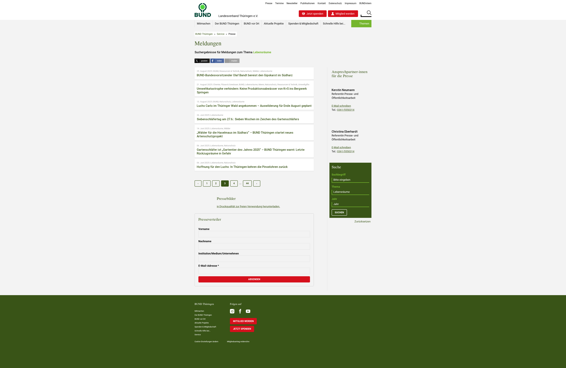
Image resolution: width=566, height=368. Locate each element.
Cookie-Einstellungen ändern (206, 341)
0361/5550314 (345, 109)
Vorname (203, 229)
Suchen (369, 13)
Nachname (204, 241)
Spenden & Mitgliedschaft (303, 23)
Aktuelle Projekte (274, 23)
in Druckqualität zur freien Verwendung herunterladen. (248, 206)
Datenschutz (335, 3)
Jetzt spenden (314, 13)
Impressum (350, 3)
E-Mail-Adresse (208, 265)
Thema (336, 186)
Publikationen (307, 3)
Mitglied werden (345, 13)
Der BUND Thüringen (227, 23)
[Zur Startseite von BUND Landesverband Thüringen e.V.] (203, 10)
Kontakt (322, 3)
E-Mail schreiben (341, 105)
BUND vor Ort (251, 23)
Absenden (254, 279)
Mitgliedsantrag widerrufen (238, 341)
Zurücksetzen (362, 221)
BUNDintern (365, 3)
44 (247, 183)
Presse (268, 3)
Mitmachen (203, 23)
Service (220, 34)
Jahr (334, 198)
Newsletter (292, 3)
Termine (279, 3)
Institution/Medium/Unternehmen (218, 253)
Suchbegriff (338, 174)
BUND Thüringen (204, 34)
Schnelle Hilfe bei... (334, 23)
